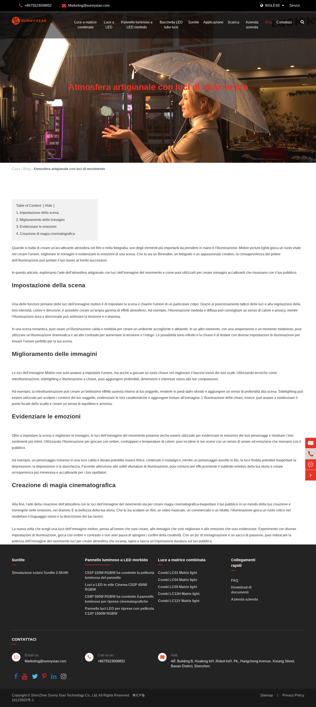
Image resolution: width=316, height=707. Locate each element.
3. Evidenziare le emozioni (36, 226)
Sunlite (193, 22)
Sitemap (266, 695)
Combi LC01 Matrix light (177, 573)
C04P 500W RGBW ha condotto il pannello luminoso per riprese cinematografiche (119, 599)
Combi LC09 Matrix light (177, 587)
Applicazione (213, 22)
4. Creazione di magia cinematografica (45, 234)
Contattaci (284, 22)
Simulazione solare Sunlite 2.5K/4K (40, 573)
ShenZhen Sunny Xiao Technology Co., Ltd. (64, 695)
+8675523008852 (38, 5)
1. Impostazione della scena (37, 212)
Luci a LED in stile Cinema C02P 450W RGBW (116, 587)
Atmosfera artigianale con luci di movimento (69, 169)
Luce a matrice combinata (85, 24)
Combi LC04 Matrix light (177, 580)
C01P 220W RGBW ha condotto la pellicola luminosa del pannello (119, 575)
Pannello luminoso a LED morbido (136, 24)
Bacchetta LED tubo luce (171, 24)
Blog (268, 22)
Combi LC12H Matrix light (178, 594)
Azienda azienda (252, 24)
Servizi (294, 5)
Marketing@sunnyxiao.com (89, 5)
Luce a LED (109, 24)
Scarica (233, 22)
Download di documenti (241, 589)
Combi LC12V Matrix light (178, 601)
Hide (48, 205)
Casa (16, 169)
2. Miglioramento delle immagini (40, 220)
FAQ (234, 580)
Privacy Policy (293, 695)
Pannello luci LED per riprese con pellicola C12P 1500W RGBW (119, 611)
